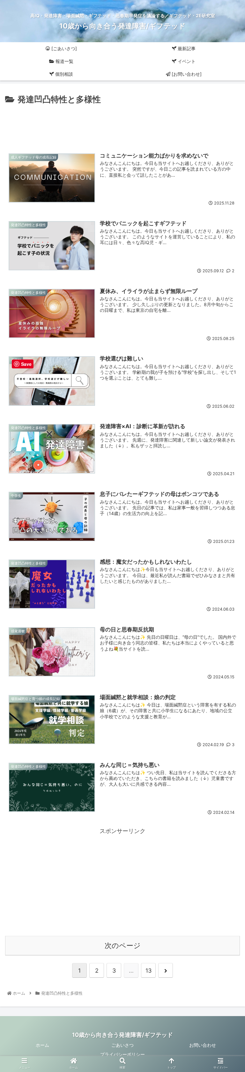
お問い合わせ (202, 1045)
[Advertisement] (122, 124)
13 (148, 970)
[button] (226, 732)
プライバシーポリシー (122, 1054)
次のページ (123, 945)
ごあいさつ (122, 1045)
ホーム (42, 1045)
